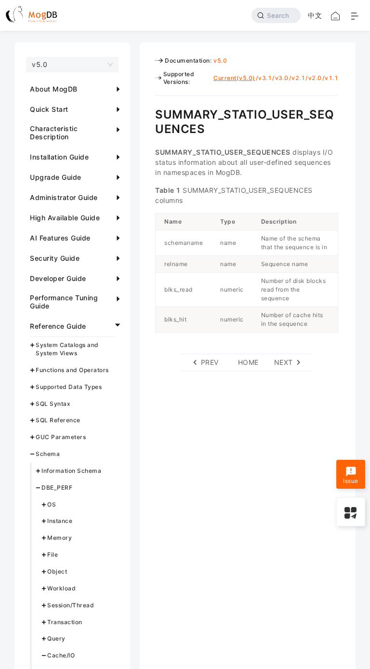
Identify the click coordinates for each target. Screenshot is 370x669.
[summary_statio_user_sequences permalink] (148, 113)
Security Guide (54, 258)
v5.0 (220, 60)
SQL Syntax (53, 403)
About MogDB (54, 89)
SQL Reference (58, 420)
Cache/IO (61, 655)
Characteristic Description (54, 132)
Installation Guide (59, 157)
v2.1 (298, 77)
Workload (61, 588)
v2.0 (315, 77)
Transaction (64, 622)
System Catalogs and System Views (67, 349)
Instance (59, 520)
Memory (59, 537)
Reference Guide (58, 326)
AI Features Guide (60, 238)
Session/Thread (70, 605)
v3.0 (282, 77)
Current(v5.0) (234, 77)
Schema (48, 453)
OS (51, 504)
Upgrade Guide (55, 177)
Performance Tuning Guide (64, 302)
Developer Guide (58, 278)
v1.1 (331, 77)
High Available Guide (65, 218)
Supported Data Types (69, 386)
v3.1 (265, 77)
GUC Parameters (61, 437)
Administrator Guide (64, 197)
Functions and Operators (72, 370)
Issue (350, 480)
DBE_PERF (56, 487)
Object (57, 571)
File (52, 554)
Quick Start (49, 109)
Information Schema (71, 470)
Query (56, 638)
